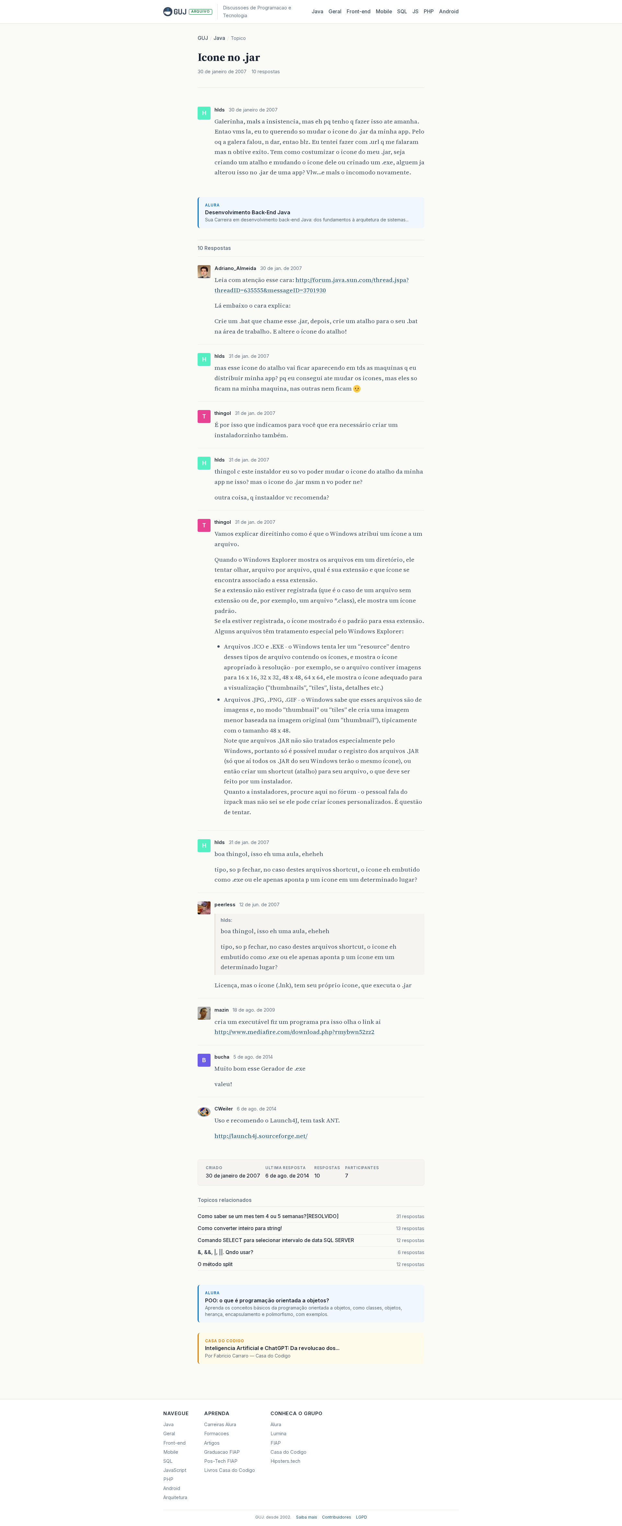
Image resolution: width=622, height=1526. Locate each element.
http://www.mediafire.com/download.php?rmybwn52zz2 (294, 1031)
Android (449, 11)
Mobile (384, 11)
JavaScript (174, 1470)
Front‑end (359, 11)
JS (415, 11)
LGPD (361, 1517)
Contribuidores (336, 1517)
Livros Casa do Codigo (229, 1470)
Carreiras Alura (220, 1424)
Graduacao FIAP (222, 1452)
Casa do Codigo (288, 1452)
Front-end (174, 1443)
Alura (276, 1424)
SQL (402, 11)
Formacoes (216, 1434)
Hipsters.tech (285, 1461)
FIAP (276, 1443)
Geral (334, 11)
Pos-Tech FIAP (220, 1461)
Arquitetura (175, 1497)
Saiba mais (306, 1517)
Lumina (278, 1434)
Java (317, 11)
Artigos (212, 1443)
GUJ (203, 38)
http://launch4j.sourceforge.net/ (260, 1136)
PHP (429, 11)
